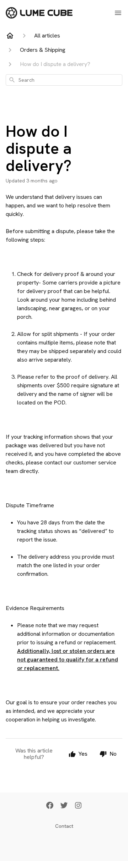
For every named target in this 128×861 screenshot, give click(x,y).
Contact (64, 826)
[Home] (10, 35)
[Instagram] (78, 806)
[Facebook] (50, 806)
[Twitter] (64, 806)
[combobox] (64, 80)
